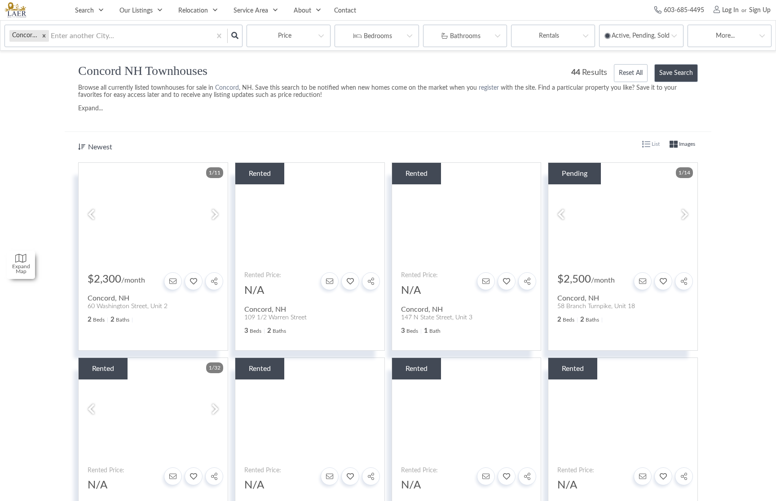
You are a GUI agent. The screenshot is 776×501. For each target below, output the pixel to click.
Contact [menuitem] (345, 11)
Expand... (90, 108)
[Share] (214, 281)
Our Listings (136, 11)
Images (686, 144)
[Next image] (215, 216)
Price (284, 36)
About (302, 11)
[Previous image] (91, 216)
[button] (44, 35)
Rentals (549, 36)
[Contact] (173, 281)
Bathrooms (465, 36)
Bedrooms (378, 36)
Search (84, 11)
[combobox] (52, 36)
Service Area (251, 11)
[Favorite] (194, 281)
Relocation (193, 11)
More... (725, 36)
